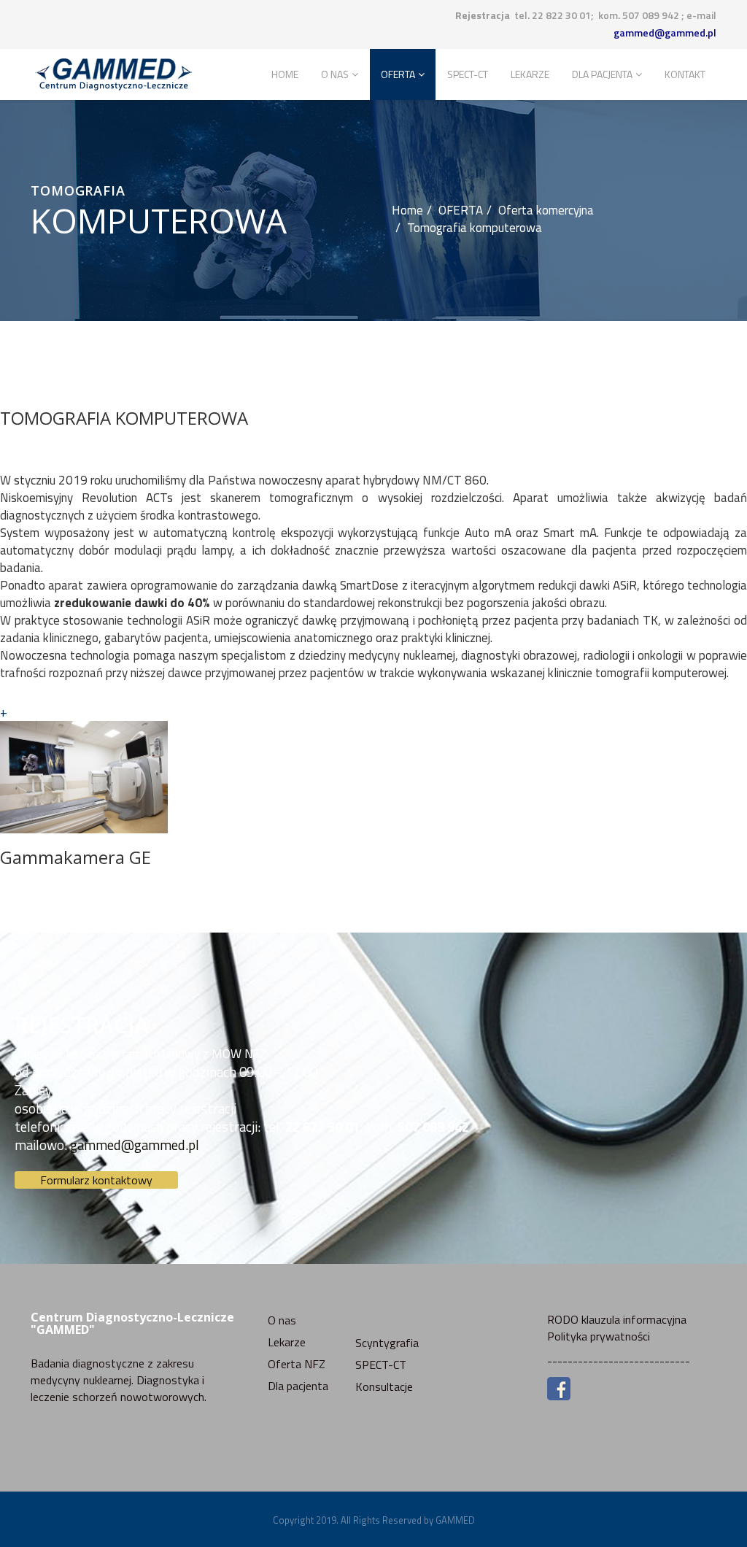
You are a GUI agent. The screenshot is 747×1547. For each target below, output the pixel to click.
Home (284, 74)
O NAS (335, 74)
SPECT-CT (467, 74)
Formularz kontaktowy (96, 1180)
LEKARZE (530, 74)
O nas (282, 1320)
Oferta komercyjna (546, 210)
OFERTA (398, 74)
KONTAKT (685, 74)
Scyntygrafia (387, 1342)
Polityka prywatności (598, 1336)
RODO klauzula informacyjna (616, 1319)
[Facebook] (631, 1388)
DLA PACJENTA (602, 74)
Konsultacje (384, 1386)
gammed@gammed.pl (665, 32)
